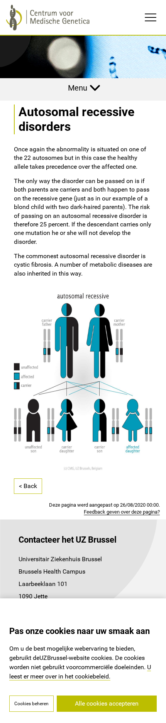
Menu (77, 88)
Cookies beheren (31, 703)
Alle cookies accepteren (107, 703)
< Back (28, 486)
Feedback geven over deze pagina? (122, 512)
